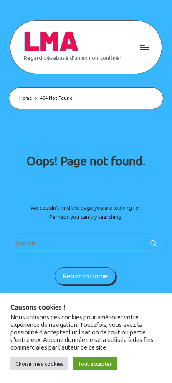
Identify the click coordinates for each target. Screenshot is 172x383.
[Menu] (144, 47)
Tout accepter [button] (95, 364)
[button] (153, 243)
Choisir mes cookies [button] (39, 364)
